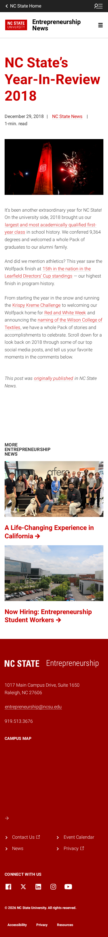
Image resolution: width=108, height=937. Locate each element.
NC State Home (25, 6)
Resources (65, 925)
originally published (53, 378)
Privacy (42, 925)
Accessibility (17, 925)
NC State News (67, 116)
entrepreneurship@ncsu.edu (33, 706)
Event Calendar (79, 837)
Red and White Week (65, 312)
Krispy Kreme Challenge (36, 305)
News (17, 848)
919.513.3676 (19, 721)
